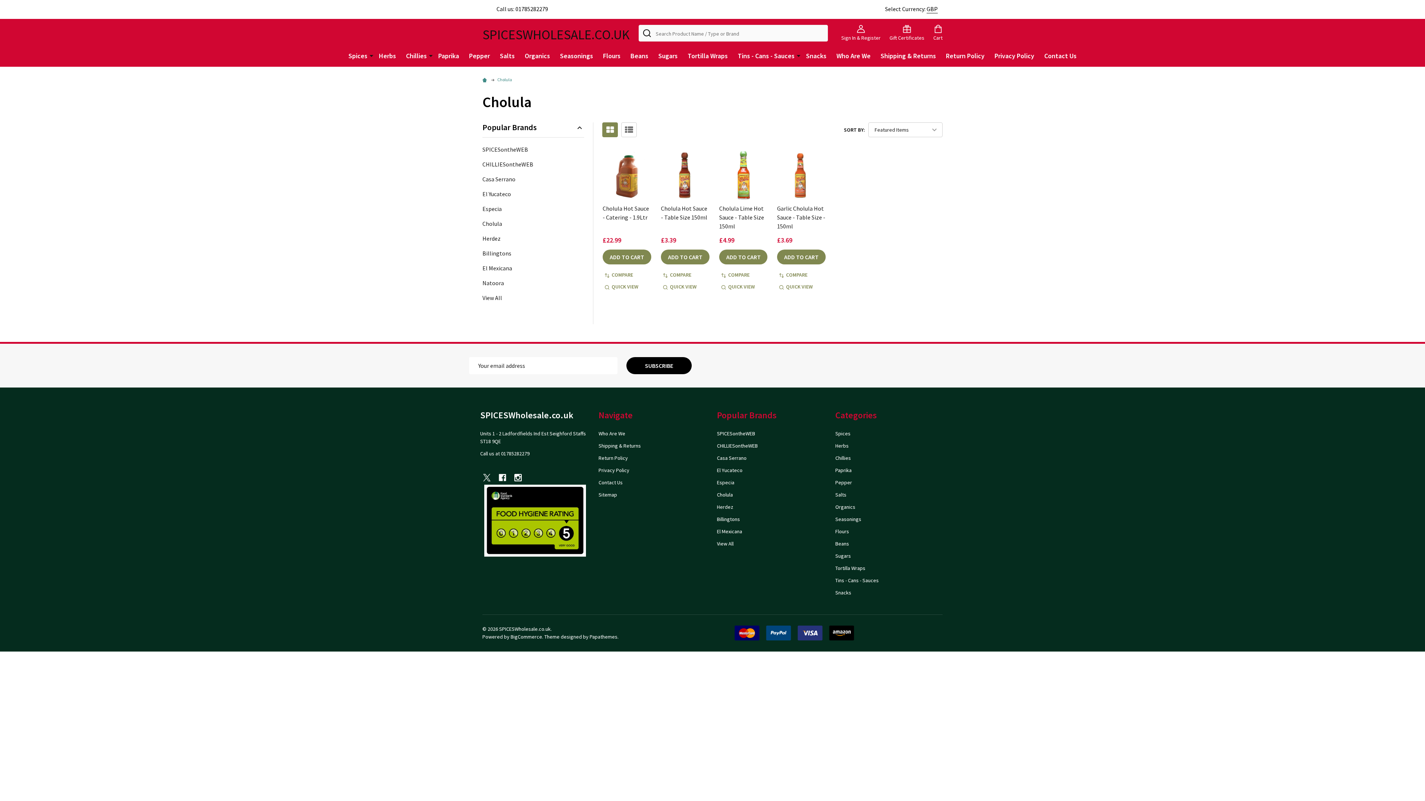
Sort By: (854, 129)
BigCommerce (526, 636)
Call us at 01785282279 (505, 453)
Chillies (416, 56)
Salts (507, 56)
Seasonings (576, 56)
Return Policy (965, 56)
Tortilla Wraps (708, 56)
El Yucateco (496, 194)
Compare (622, 274)
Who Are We (853, 56)
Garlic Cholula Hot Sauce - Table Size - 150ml (801, 217)
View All (492, 297)
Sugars (668, 56)
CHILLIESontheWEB (507, 164)
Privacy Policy (1014, 56)
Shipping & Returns (908, 56)
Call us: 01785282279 (522, 9)
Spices (357, 56)
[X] (487, 477)
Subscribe (659, 365)
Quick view (625, 286)
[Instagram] (518, 477)
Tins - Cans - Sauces (766, 56)
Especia (492, 208)
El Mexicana (497, 268)
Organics (537, 56)
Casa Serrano (498, 179)
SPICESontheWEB (505, 149)
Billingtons (496, 253)
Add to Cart (627, 257)
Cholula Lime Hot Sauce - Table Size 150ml (741, 217)
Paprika (448, 56)
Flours (611, 56)
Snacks (816, 56)
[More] (371, 55)
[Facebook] (502, 477)
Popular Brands (509, 127)
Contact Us (1060, 56)
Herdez (491, 238)
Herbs (387, 56)
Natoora (493, 283)
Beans (639, 56)
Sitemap (608, 494)
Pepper (479, 56)
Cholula (492, 223)
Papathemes (604, 636)
